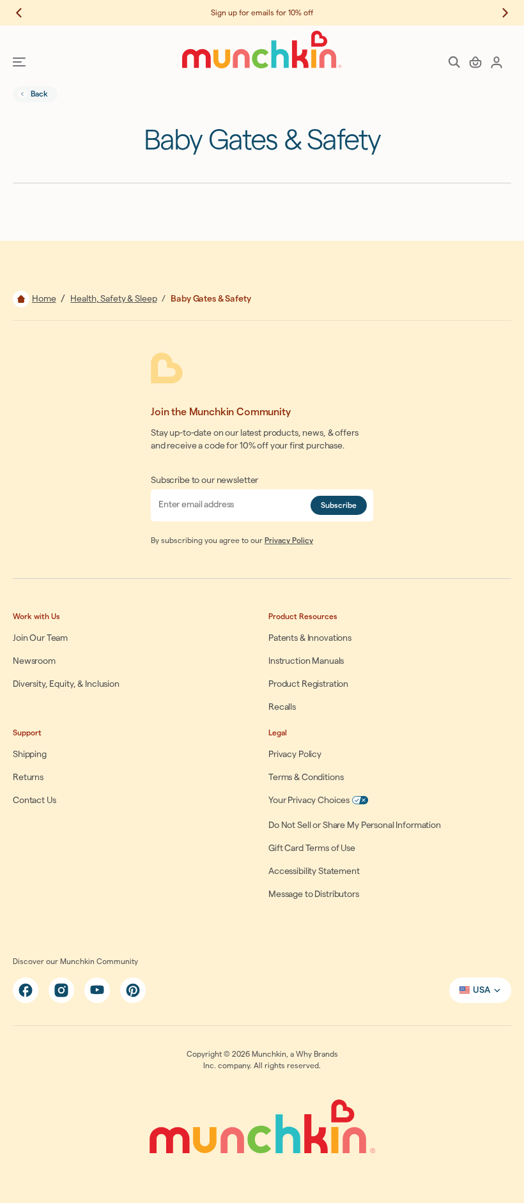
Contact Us (34, 800)
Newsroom (34, 661)
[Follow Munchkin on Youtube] (97, 990)
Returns (28, 777)
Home (44, 299)
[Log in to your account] (496, 62)
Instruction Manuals (306, 661)
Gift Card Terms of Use (311, 848)
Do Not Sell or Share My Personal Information (354, 825)
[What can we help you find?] (454, 62)
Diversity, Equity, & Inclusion (66, 684)
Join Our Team (40, 638)
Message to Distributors (313, 894)
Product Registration (308, 684)
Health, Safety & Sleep (113, 299)
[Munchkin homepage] (262, 49)
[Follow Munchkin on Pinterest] (133, 990)
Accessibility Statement (314, 871)
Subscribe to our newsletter (204, 480)
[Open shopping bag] (475, 62)
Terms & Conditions (305, 777)
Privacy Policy (289, 540)
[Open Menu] (19, 62)
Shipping (30, 754)
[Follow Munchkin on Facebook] (25, 990)
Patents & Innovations (309, 638)
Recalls (282, 707)
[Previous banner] (25, 13)
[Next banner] (498, 13)
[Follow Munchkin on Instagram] (61, 990)
